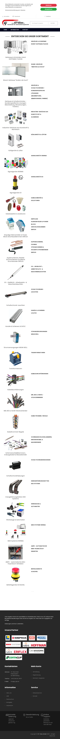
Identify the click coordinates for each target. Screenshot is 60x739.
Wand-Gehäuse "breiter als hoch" (38, 65)
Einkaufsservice (37, 693)
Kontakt (25, 29)
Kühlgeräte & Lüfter (38, 134)
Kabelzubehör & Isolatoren (37, 199)
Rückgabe (9, 702)
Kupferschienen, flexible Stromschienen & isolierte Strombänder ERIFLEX (39, 247)
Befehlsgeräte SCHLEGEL (36, 570)
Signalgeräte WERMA (39, 156)
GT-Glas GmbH (42, 734)
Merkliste (48, 16)
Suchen (53, 23)
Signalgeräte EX (37, 177)
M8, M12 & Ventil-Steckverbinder (37, 396)
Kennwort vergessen (39, 678)
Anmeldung (36, 672)
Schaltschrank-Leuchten (37, 290)
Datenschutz (10, 699)
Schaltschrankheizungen (40, 460)
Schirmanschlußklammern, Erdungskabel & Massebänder (41, 439)
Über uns (9, 693)
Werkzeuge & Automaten (36, 505)
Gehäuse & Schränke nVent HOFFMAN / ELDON (39, 42)
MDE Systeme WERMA (38, 525)
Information (15, 29)
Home (5, 29)
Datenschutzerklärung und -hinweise (15, 10)
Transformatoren (38, 352)
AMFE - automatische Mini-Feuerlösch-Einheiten (39, 548)
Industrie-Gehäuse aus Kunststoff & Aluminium (39, 114)
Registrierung (36, 675)
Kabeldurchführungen (39, 374)
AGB (8, 696)
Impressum (10, 705)
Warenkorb (17, 16)
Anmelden (6, 16)
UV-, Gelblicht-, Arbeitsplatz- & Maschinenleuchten (38, 269)
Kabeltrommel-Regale (39, 416)
